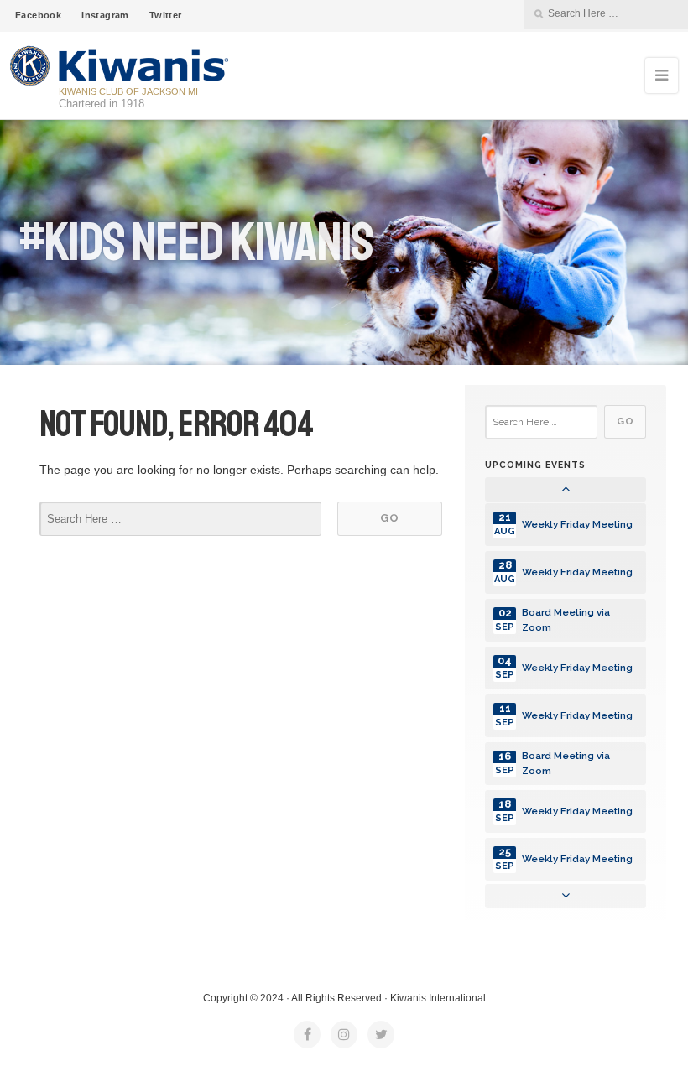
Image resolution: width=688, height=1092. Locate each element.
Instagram (105, 15)
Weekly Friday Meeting (577, 524)
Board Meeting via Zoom (566, 619)
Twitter (165, 15)
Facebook (38, 15)
